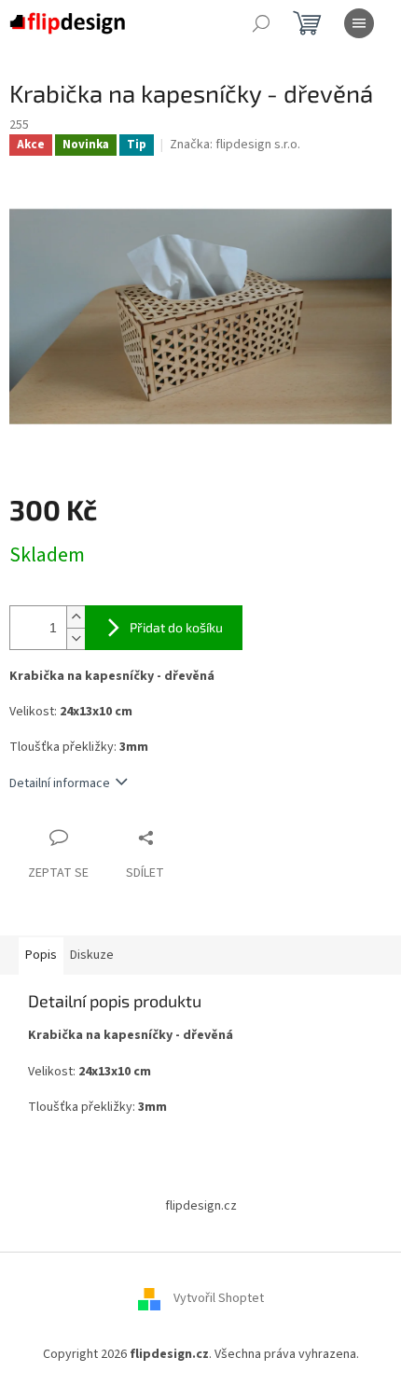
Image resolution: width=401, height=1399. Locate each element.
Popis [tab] (41, 955)
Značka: (235, 144)
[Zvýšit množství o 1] (75, 617)
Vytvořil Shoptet (218, 1298)
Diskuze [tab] (92, 955)
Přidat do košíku (176, 627)
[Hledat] (261, 23)
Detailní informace (59, 783)
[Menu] (359, 23)
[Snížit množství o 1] (75, 638)
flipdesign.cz (201, 1206)
